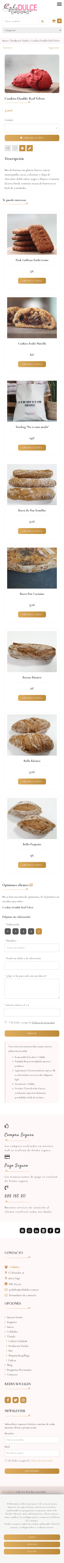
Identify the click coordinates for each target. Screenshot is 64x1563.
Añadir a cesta (34, 137)
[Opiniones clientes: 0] (22, 148)
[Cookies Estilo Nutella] (32, 317)
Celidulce (12, 1331)
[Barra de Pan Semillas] (32, 484)
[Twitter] (16, 1400)
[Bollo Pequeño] (32, 818)
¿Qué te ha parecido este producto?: (27, 976)
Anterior (7, 47)
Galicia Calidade (18, 1341)
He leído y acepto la (30, 1460)
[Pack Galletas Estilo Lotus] (32, 234)
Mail (7, 1446)
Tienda (11, 1336)
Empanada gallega (19, 1355)
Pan (11, 1350)
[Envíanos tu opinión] (30, 148)
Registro (12, 1322)
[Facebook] (8, 1400)
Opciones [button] (32, 1551)
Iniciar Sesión (15, 1317)
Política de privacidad (43, 1022)
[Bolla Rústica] (32, 735)
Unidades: (9, 120)
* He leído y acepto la (32, 1022)
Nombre (9, 1433)
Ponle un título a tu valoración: (24, 958)
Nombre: (12, 940)
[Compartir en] (8, 148)
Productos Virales (18, 1346)
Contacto (12, 1374)
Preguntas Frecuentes (19, 1369)
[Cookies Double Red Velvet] (32, 74)
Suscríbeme (32, 1471)
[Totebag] (32, 401)
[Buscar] (42, 21)
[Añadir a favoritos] (15, 148)
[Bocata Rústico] (32, 651)
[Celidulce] (20, 9)
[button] (57, 1231)
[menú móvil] (59, 3)
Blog (9, 1365)
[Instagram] (24, 1400)
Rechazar (32, 1544)
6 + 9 (16, 1005)
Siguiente (53, 47)
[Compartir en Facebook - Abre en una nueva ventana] (50, 1231)
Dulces (12, 1360)
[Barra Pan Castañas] (32, 568)
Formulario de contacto (22, 1295)
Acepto (32, 1537)
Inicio (10, 1327)
